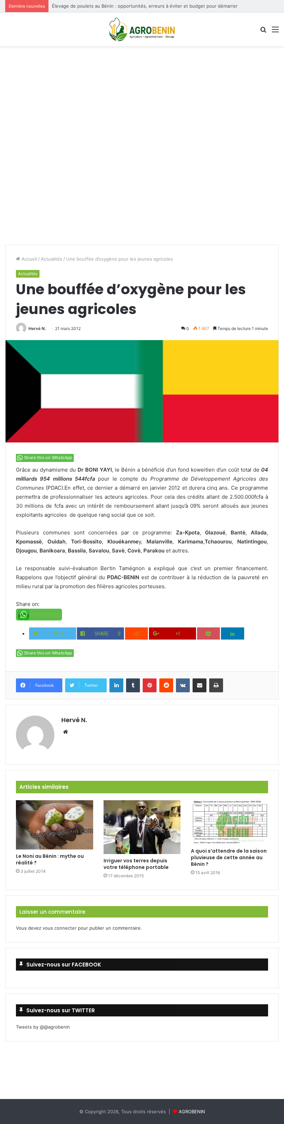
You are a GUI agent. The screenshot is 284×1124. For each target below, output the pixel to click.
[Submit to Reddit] (136, 633)
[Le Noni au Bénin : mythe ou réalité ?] (54, 825)
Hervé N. (37, 328)
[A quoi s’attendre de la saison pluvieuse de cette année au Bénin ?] (229, 822)
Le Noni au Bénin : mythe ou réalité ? (50, 859)
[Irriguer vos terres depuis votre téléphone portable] (142, 827)
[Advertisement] (142, 70)
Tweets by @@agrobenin (43, 1027)
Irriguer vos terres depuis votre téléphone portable (136, 864)
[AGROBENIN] (142, 29)
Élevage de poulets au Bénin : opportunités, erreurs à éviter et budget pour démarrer (145, 6)
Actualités (51, 259)
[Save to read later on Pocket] (208, 633)
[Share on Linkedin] (232, 633)
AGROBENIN (192, 1111)
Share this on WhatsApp (48, 457)
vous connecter (60, 928)
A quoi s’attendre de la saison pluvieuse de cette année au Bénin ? (229, 857)
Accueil (28, 259)
